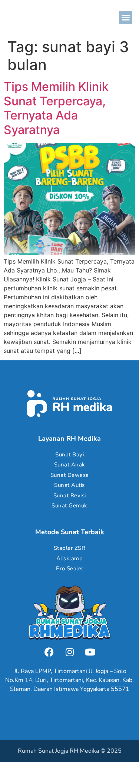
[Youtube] (90, 652)
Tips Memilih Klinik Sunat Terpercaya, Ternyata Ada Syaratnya (56, 108)
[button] (125, 17)
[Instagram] (69, 652)
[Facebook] (49, 652)
